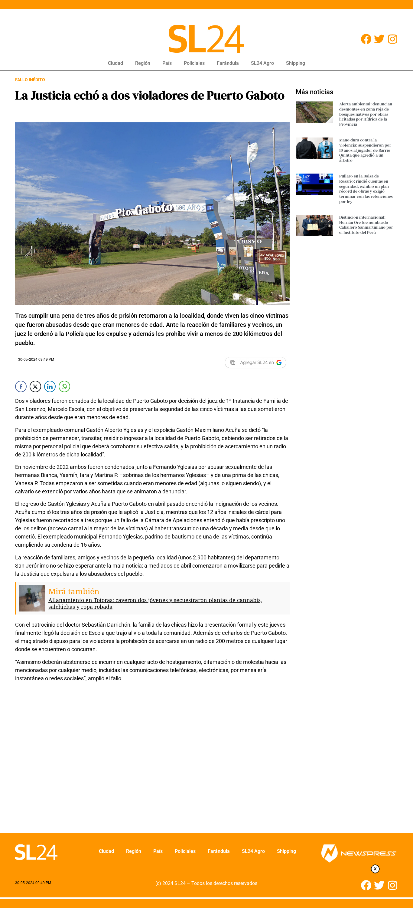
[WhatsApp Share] (64, 386)
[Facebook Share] (21, 386)
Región (142, 63)
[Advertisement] (152, 761)
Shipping (295, 63)
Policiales (194, 63)
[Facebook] (366, 39)
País (167, 63)
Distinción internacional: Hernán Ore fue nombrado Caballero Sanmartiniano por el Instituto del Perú (366, 224)
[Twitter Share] (35, 386)
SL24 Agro (262, 63)
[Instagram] (392, 39)
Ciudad (115, 63)
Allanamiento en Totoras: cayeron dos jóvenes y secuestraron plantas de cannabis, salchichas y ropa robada (155, 603)
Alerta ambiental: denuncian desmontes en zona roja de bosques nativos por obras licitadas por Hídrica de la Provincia (365, 114)
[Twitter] (379, 39)
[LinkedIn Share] (50, 386)
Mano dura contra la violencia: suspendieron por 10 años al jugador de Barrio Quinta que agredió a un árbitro (365, 150)
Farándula (228, 63)
